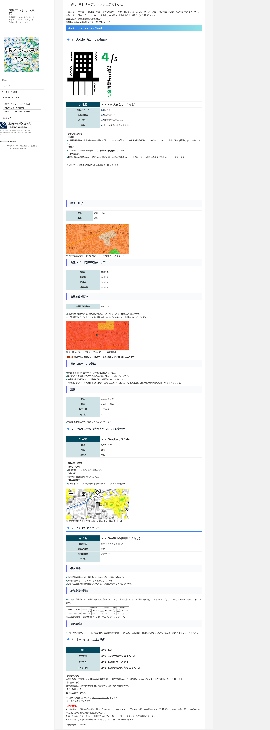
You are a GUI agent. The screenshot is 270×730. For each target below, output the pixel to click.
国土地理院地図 (76, 255)
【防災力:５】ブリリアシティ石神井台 (16, 111)
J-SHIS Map (73, 352)
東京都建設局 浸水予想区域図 (82, 521)
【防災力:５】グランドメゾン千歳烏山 (16, 104)
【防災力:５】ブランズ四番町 (13, 108)
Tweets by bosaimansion (8, 141)
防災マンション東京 (22, 11)
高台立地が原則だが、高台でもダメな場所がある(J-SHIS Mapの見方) (104, 357)
